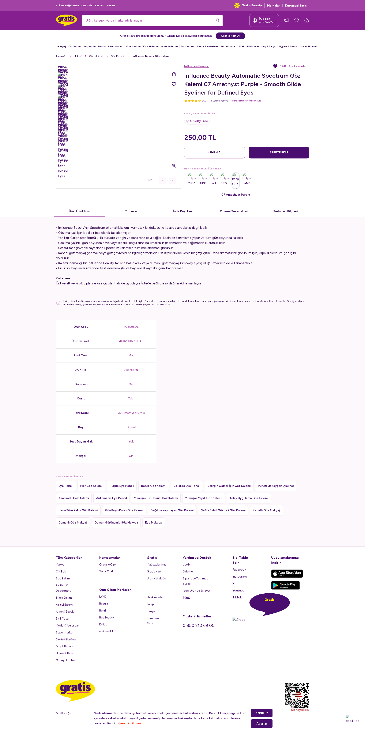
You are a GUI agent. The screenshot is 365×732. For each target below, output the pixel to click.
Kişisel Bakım (151, 46)
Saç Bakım (89, 46)
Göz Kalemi (117, 56)
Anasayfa (61, 56)
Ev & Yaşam (188, 46)
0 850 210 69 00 (199, 625)
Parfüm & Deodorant (111, 46)
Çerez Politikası (129, 723)
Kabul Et (262, 713)
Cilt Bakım (74, 46)
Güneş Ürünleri (308, 46)
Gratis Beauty (252, 5)
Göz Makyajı (96, 56)
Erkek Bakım (133, 46)
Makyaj (61, 46)
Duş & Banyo (268, 46)
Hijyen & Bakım (288, 46)
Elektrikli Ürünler (249, 46)
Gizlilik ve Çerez (65, 713)
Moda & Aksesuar (207, 46)
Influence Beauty (196, 66)
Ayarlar (261, 723)
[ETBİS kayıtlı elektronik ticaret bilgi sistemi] (297, 697)
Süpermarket (229, 46)
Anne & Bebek (169, 46)
